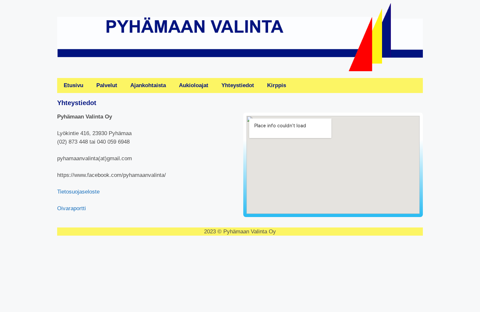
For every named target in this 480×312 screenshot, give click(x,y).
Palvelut (106, 85)
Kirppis (276, 85)
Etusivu (73, 85)
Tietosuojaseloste (78, 192)
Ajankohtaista (148, 85)
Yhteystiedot (237, 85)
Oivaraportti (71, 208)
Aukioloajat (193, 85)
